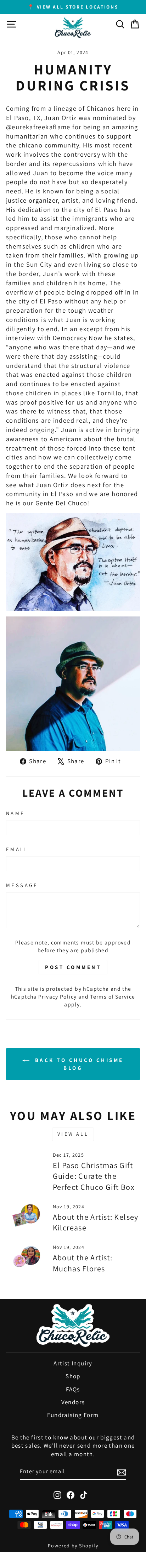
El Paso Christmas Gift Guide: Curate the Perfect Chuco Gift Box (94, 1176)
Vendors (73, 1402)
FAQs (73, 1389)
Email (16, 849)
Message (22, 885)
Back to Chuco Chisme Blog (78, 1064)
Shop (73, 1376)
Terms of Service (112, 996)
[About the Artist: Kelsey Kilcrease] (26, 1214)
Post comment (73, 967)
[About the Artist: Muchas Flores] (26, 1255)
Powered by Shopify (73, 1545)
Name (15, 813)
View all (73, 1134)
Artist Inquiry (73, 1363)
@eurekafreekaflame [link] (38, 127)
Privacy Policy (57, 996)
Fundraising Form (73, 1415)
